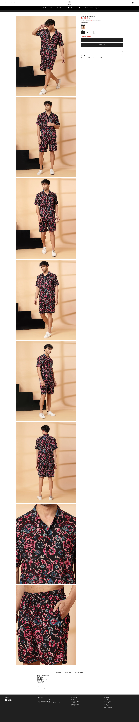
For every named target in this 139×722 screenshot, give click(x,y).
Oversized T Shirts (75, 701)
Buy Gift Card (107, 704)
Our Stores (106, 709)
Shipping (91, 20)
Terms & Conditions (108, 707)
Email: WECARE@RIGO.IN (44, 701)
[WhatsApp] (11, 700)
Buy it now (102, 44)
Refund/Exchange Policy (109, 699)
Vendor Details (84, 51)
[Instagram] (8, 700)
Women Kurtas (74, 705)
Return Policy (68, 672)
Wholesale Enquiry (108, 701)
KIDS (79, 8)
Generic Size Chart (79, 672)
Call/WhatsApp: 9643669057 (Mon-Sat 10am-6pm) (49, 702)
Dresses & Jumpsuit (75, 704)
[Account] (128, 3)
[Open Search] (6, 3)
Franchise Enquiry (108, 702)
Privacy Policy (107, 705)
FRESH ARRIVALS (46, 8)
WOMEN (69, 8)
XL (96, 32)
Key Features (58, 672)
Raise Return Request (92, 8)
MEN (59, 8)
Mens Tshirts (73, 699)
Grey (83, 27)
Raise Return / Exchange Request (45, 699)
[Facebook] (6, 700)
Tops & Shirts (74, 702)
